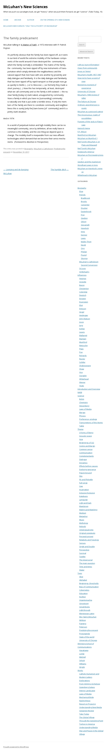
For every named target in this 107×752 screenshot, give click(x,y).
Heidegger (83, 315)
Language (83, 499)
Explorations (84, 680)
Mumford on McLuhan (87, 135)
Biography (28, 148)
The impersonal (86, 560)
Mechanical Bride (86, 697)
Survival (82, 553)
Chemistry (83, 402)
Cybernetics (84, 590)
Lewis (83, 238)
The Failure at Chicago (87, 101)
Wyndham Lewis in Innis (88, 165)
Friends (82, 194)
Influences (82, 275)
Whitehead (84, 379)
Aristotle (82, 282)
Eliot (81, 305)
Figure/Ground (85, 473)
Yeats (81, 385)
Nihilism (82, 620)
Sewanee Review (86, 710)
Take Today (84, 714)
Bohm (81, 399)
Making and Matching (88, 509)
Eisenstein (83, 302)
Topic (80, 573)
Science (81, 395)
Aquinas (82, 278)
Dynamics (83, 463)
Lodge (81, 653)
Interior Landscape (87, 690)
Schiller (82, 362)
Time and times (85, 566)
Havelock (85, 228)
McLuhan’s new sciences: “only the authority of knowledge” (30, 26)
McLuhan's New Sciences (25, 6)
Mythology (83, 523)
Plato (81, 349)
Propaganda (84, 633)
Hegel (81, 312)
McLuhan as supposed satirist (90, 111)
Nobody (82, 526)
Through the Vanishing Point (91, 720)
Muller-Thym (86, 241)
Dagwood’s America (86, 151)
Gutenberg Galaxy (87, 687)
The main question (87, 563)
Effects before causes (88, 466)
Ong (82, 248)
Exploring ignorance (87, 469)
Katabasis (83, 496)
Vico (81, 372)
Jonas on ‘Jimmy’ (84, 71)
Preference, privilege (88, 419)
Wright (82, 667)
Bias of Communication (89, 586)
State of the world (86, 637)
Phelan (84, 251)
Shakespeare (85, 365)
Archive (17, 20)
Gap (81, 486)
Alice (81, 576)
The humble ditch (60, 169)
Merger (82, 412)
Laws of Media (85, 409)
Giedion (84, 218)
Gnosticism (84, 603)
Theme (80, 429)
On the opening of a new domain (55, 20)
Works (80, 670)
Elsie (81, 191)
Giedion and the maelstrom (89, 162)
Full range (83, 483)
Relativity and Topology (89, 540)
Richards (83, 355)
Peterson (83, 627)
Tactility (82, 556)
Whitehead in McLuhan (87, 175)
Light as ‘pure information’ (88, 64)
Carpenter (85, 205)
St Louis (82, 268)
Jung (81, 325)
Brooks (84, 201)
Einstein (82, 298)
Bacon (82, 285)
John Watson (84, 318)
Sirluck (82, 660)
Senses (82, 543)
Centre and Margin (87, 446)
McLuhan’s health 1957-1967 (89, 74)
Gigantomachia (85, 600)
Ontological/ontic (86, 530)
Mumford (83, 342)
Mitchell (82, 657)
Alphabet (83, 580)
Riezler (82, 359)
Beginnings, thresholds (89, 583)
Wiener (82, 382)
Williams (82, 664)
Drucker (84, 208)
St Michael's (84, 272)
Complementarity (86, 456)
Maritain (82, 339)
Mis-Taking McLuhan (87, 617)
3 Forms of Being (86, 432)
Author (30, 20)
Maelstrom (83, 506)
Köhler (82, 328)
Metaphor (83, 516)
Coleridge (83, 292)
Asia (81, 439)
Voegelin (83, 375)
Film (80, 476)
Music (81, 519)
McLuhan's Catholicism (43, 148)
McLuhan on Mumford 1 (88, 138)
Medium (82, 513)
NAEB (80, 392)
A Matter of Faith (29, 44)
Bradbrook (85, 198)
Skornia (84, 258)
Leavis (82, 332)
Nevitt (83, 245)
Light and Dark (85, 503)
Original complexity (87, 533)
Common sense (86, 449)
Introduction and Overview (89, 389)
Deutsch (82, 295)
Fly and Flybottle (86, 479)
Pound (84, 255)
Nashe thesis (84, 700)
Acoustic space (85, 436)
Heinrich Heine (84, 128)
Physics (82, 416)
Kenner (84, 235)
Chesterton (84, 288)
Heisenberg (84, 406)
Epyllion (82, 597)
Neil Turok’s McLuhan (86, 148)
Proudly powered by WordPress (16, 747)
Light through (84, 610)
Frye (83, 215)
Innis (83, 231)
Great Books (84, 607)
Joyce (81, 322)
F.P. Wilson (82, 131)
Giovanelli (85, 225)
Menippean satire (86, 613)
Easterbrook (86, 211)
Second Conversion (89, 265)
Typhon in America (87, 724)
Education (83, 593)
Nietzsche (83, 345)
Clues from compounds (87, 68)
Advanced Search (86, 51)
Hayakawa (83, 650)
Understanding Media (88, 727)
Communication (85, 452)
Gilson (83, 221)
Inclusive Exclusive (87, 493)
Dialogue (83, 459)
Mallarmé (83, 335)
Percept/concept (86, 536)
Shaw (81, 369)
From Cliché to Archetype (89, 684)
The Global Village (86, 717)
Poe (81, 352)
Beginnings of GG (86, 442)
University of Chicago (86, 91)
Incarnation (84, 489)
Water (81, 570)
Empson (82, 308)
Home (5, 20)
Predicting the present (88, 630)
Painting (82, 623)
